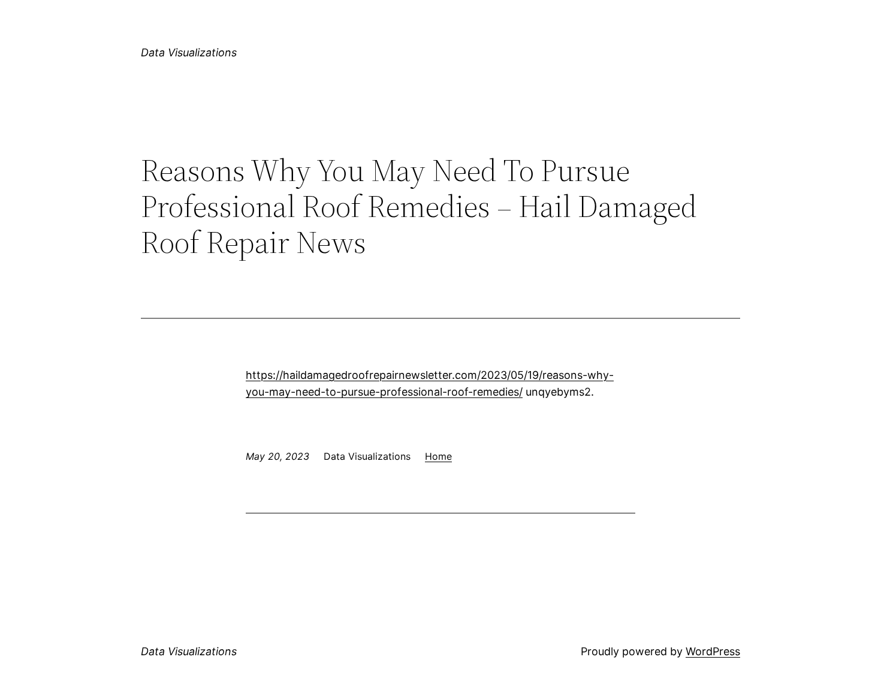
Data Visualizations (189, 52)
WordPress (713, 651)
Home (438, 456)
